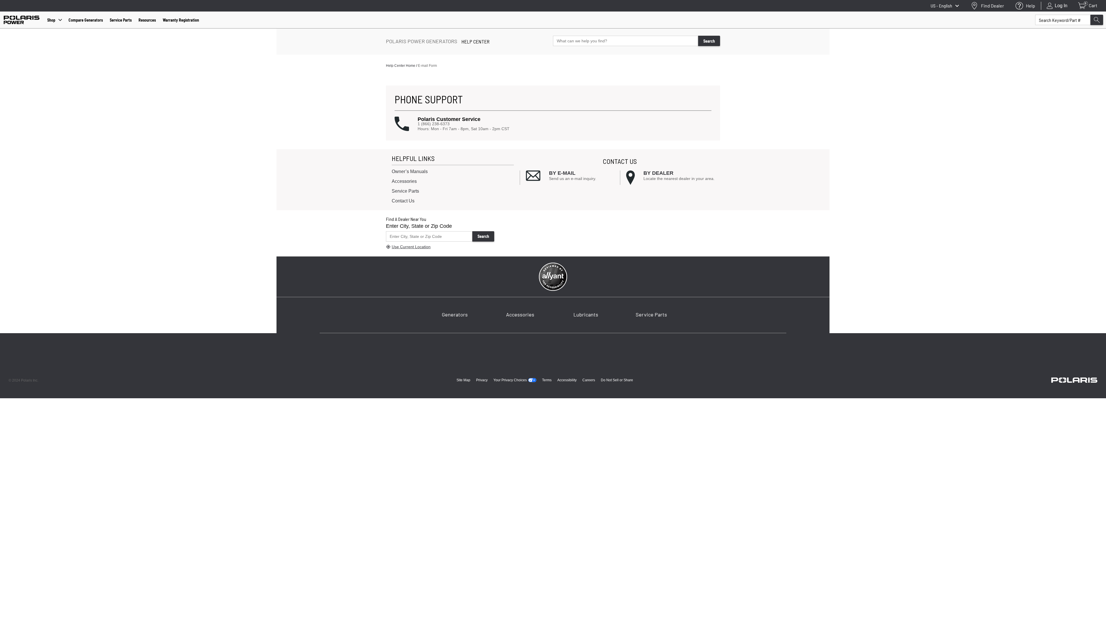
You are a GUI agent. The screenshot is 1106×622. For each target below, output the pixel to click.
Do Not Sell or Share (617, 380)
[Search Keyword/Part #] (1096, 20)
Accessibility (567, 380)
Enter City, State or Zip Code (419, 226)
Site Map (463, 380)
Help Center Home (400, 66)
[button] (553, 124)
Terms (547, 380)
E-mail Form (427, 66)
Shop (51, 20)
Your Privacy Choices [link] (510, 380)
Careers (588, 380)
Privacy (482, 380)
